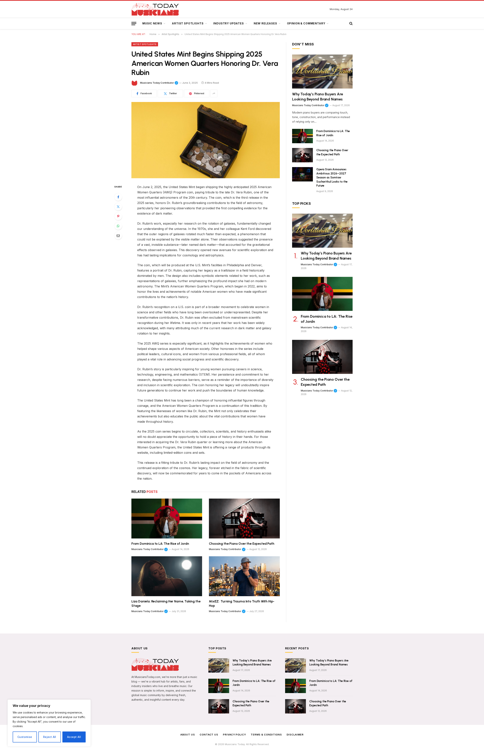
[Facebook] (118, 197)
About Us (187, 734)
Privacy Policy (234, 734)
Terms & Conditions (266, 734)
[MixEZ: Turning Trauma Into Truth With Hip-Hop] (244, 576)
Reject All (49, 736)
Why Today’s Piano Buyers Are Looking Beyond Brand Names (317, 96)
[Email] (118, 235)
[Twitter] (118, 206)
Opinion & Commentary (306, 23)
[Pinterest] (118, 216)
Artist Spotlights (187, 23)
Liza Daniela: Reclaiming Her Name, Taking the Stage (165, 603)
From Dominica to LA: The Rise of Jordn (160, 543)
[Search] (351, 23)
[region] (49, 723)
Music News (152, 23)
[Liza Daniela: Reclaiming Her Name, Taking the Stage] (166, 576)
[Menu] (133, 23)
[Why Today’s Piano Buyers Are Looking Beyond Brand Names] (322, 71)
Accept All (74, 736)
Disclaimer (295, 734)
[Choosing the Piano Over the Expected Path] (244, 518)
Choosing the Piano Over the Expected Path (241, 543)
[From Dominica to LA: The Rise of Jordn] (166, 518)
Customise (24, 736)
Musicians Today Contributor (159, 82)
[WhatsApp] (118, 226)
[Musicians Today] (155, 9)
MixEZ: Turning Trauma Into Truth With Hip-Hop (241, 603)
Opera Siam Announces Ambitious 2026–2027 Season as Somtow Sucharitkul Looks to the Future (331, 177)
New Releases (265, 23)
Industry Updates (228, 23)
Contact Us (209, 734)
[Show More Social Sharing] (213, 93)
